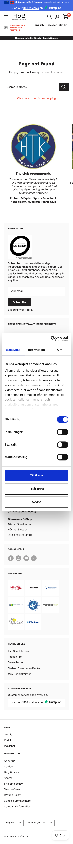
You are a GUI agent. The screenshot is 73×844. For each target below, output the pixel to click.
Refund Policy (12, 794)
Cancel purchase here (17, 800)
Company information (17, 806)
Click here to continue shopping (36, 98)
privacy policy (25, 309)
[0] (65, 16)
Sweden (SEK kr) (36, 822)
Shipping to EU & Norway (42, 2)
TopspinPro (15, 656)
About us (9, 760)
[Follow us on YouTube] (26, 558)
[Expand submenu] (6, 16)
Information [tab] (36, 349)
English (10, 822)
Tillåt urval (36, 488)
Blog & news (11, 772)
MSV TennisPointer (19, 673)
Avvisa (36, 502)
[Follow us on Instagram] (18, 558)
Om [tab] (59, 349)
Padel (7, 740)
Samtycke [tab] (13, 349)
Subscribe (19, 302)
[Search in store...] (64, 87)
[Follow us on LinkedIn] (34, 558)
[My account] (57, 17)
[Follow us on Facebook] (11, 558)
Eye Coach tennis (18, 651)
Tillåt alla (36, 475)
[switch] (62, 432)
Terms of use (12, 789)
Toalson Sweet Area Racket (24, 668)
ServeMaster (15, 662)
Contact (9, 766)
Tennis (8, 734)
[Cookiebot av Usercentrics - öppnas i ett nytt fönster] (51, 338)
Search (8, 778)
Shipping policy (13, 783)
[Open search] (49, 17)
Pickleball (9, 745)
